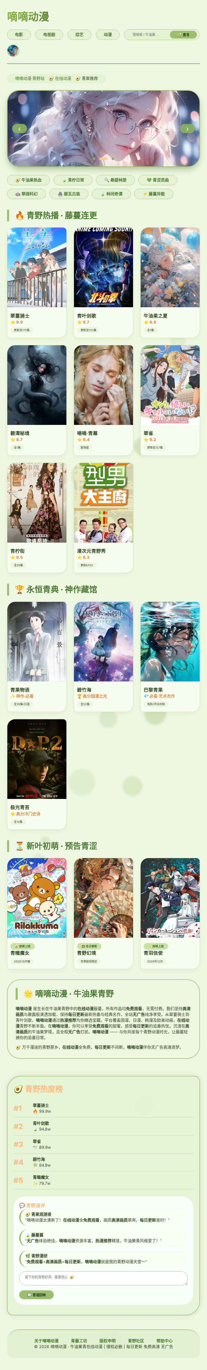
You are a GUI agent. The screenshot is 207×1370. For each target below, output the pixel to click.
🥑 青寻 (183, 35)
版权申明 (107, 1340)
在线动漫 (63, 78)
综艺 (79, 34)
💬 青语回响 (36, 1295)
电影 (19, 34)
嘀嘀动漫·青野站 (29, 78)
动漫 (108, 34)
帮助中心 (165, 1340)
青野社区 (136, 1340)
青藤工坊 (79, 1340)
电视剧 (49, 34)
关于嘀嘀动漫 (46, 1340)
